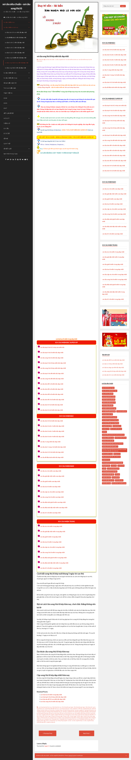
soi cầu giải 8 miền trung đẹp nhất (50, 537)
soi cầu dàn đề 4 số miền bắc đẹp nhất (51, 384)
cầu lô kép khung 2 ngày (67, 707)
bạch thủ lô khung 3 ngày (108, 387)
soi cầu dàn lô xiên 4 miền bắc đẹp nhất (52, 436)
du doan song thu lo (79, 710)
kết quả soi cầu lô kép (54, 713)
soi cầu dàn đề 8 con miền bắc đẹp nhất (113, 360)
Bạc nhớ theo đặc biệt (107, 393)
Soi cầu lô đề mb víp (9, 22)
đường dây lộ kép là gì (43, 713)
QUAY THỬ (7, 143)
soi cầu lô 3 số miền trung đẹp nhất (51, 568)
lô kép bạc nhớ (47, 719)
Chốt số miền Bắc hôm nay (108, 402)
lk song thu (51, 714)
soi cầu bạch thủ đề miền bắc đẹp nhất (52, 373)
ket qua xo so (117, 454)
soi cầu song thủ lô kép (77, 720)
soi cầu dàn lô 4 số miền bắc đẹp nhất (51, 405)
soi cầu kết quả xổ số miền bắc (109, 471)
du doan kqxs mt (117, 426)
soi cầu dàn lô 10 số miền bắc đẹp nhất (52, 452)
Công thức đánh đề (106, 426)
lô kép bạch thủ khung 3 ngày (86, 719)
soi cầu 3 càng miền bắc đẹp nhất (50, 441)
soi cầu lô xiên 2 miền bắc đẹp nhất (15, 42)
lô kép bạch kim (55, 719)
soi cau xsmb (121, 465)
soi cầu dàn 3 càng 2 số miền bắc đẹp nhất (53, 447)
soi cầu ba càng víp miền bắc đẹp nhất (113, 367)
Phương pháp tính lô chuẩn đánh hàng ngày (112, 462)
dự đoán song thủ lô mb (68, 711)
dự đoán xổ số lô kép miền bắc (82, 711)
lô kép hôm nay (53, 720)
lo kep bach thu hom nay (73, 719)
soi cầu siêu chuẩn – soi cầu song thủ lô (16, 17)
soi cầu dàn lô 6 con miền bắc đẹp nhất (113, 375)
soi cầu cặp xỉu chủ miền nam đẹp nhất (52, 492)
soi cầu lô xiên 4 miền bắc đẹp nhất (15, 52)
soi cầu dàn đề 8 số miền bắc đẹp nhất (51, 394)
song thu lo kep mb (50, 722)
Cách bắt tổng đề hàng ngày (108, 411)
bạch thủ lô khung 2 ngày (11, 153)
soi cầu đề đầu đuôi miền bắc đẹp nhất (15, 37)
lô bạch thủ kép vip (59, 714)
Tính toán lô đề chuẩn (10, 88)
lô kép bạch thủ (63, 719)
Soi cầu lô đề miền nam (10, 73)
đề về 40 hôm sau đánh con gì (119, 483)
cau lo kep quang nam (64, 708)
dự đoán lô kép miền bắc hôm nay (54, 711)
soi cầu (69, 720)
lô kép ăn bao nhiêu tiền (70, 717)
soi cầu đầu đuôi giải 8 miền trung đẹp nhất (53, 557)
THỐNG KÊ (7, 123)
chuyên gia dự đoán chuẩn (108, 396)
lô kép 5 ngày (80, 716)
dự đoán (104, 431)
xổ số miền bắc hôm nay (108, 480)
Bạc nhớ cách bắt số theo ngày (109, 390)
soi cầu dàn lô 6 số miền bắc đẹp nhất (51, 410)
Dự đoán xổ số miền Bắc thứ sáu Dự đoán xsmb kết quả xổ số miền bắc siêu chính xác (114, 450)
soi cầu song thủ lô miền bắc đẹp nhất (15, 68)
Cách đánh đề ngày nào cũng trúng (110, 423)
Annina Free (72, 755)
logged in (47, 746)
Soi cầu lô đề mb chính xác (11, 27)
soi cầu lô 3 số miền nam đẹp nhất (50, 512)
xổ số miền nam (119, 480)
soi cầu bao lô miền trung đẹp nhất (66, 339)
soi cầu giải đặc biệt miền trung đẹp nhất (52, 531)
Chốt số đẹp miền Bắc (107, 405)
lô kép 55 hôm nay (45, 717)
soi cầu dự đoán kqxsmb (113, 468)
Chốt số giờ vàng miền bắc (108, 399)
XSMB (5, 98)
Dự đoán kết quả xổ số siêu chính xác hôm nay (113, 434)
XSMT (5, 108)
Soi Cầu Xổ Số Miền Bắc (108, 474)
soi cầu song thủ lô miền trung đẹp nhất (52, 552)
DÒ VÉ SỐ (7, 133)
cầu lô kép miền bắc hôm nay (52, 708)
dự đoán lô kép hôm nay (90, 710)
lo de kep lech (67, 714)
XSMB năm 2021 (106, 477)
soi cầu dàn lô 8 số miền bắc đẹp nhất (51, 421)
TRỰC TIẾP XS (8, 93)
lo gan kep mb (81, 714)
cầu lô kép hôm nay (56, 707)
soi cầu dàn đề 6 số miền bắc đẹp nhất (51, 389)
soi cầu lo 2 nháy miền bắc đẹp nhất (112, 364)
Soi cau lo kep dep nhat (72, 87)
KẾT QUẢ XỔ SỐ (8, 113)
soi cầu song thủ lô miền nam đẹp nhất (52, 497)
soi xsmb (117, 474)
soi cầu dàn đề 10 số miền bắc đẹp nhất (52, 399)
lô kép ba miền (87, 717)
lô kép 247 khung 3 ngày (57, 716)
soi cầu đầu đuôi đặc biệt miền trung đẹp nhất (54, 563)
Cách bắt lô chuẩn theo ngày (109, 408)
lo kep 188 (41, 716)
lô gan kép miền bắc (89, 714)
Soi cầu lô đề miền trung (10, 78)
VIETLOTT (7, 118)
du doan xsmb (105, 429)
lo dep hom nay (106, 459)
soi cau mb (113, 465)
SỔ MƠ (6, 138)
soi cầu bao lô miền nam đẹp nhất (50, 486)
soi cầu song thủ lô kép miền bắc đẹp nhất (16, 63)
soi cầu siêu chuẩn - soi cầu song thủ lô (55, 59)
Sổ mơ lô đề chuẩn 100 (10, 83)
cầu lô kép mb (89, 707)
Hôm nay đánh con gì (107, 454)
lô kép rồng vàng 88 (44, 87)
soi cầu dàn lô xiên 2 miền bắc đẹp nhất (52, 426)
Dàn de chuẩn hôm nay (116, 429)
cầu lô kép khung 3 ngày (79, 707)
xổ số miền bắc (115, 477)
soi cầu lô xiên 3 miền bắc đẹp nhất (15, 47)
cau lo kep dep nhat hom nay (45, 707)
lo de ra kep (74, 714)
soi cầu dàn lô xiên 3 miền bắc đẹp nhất (52, 431)
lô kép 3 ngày (73, 716)
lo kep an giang (80, 717)
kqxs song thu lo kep (44, 714)
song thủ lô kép (44, 85)
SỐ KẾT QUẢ (7, 148)
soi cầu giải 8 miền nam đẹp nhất (50, 481)
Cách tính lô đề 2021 (121, 411)
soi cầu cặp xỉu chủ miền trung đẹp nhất (52, 547)
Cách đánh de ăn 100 (107, 414)
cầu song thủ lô (73, 708)
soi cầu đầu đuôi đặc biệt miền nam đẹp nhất (53, 507)
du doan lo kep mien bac (68, 710)
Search (123, 6)
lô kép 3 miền (66, 716)
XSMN (5, 103)
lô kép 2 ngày (48, 716)
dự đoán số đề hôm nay (107, 437)
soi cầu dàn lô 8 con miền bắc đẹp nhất (16, 32)
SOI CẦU (6, 128)
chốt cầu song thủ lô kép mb (84, 708)
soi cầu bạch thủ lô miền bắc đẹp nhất (51, 352)
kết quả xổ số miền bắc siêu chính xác (111, 456)
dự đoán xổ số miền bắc (108, 440)
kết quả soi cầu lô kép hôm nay (67, 713)
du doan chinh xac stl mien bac (48, 710)
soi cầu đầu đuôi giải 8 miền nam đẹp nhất (53, 502)
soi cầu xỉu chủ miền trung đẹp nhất (51, 526)
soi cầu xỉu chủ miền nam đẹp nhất (50, 471)
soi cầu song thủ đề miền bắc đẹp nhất (15, 57)
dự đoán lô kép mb (41, 711)
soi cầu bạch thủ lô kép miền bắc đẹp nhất (53, 363)
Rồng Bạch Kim (106, 465)
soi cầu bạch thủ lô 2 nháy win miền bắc (52, 347)
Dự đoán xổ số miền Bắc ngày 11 (110, 446)
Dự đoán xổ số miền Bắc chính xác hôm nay (112, 443)
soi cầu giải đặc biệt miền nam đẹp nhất (52, 476)
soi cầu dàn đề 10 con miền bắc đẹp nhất (53, 699)
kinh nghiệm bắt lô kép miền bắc (82, 713)
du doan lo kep (59, 710)
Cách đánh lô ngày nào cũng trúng (110, 420)
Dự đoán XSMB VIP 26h (120, 437)
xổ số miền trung (106, 483)
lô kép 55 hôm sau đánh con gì (57, 717)
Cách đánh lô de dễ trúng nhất (109, 417)
